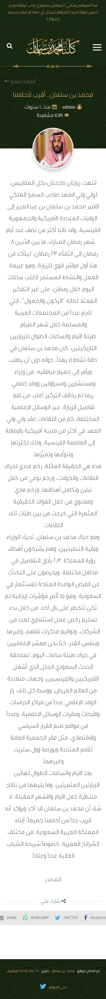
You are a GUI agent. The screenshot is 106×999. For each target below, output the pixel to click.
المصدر (53, 880)
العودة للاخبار (22, 82)
